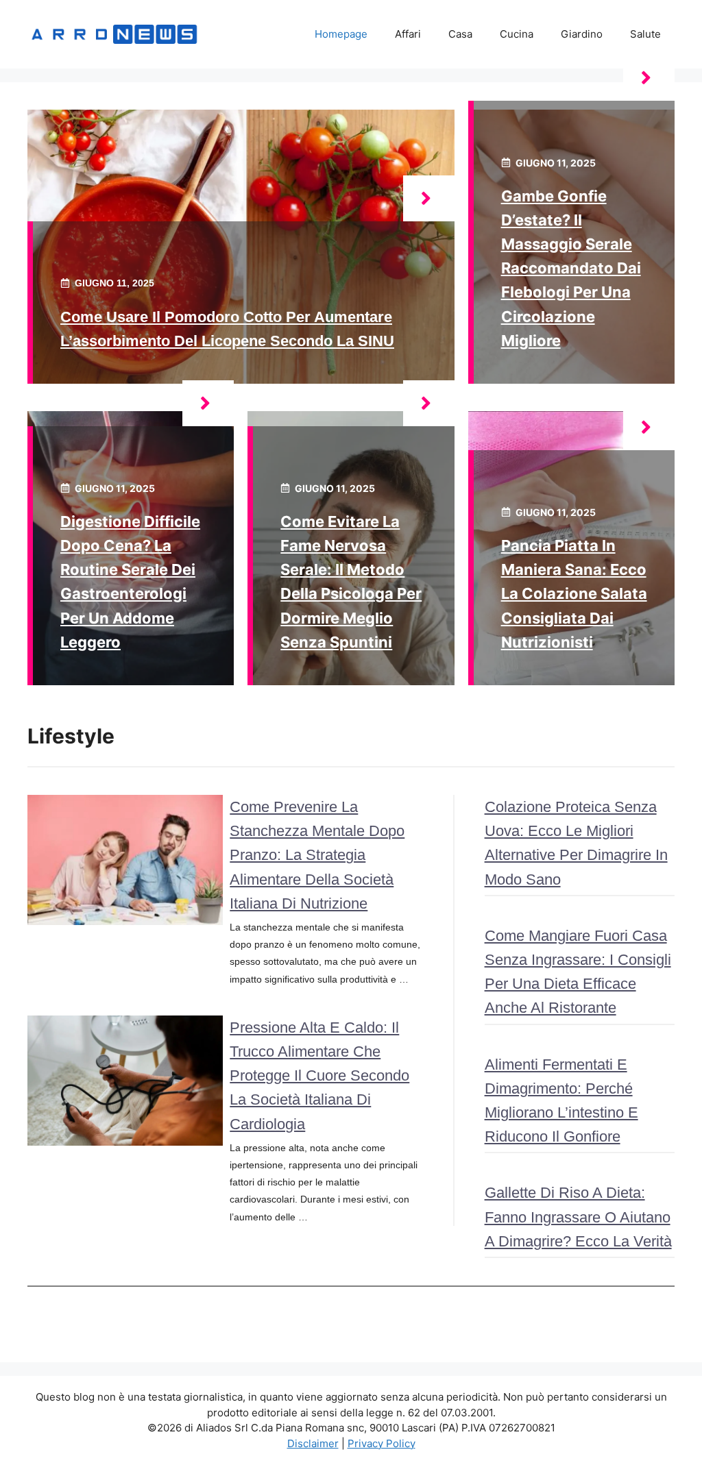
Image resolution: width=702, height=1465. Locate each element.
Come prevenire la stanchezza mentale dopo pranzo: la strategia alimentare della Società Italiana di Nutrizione (317, 855)
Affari (408, 33)
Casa (460, 33)
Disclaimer (313, 1443)
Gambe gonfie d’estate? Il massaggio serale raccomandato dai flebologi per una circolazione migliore (571, 268)
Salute (645, 33)
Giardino (582, 33)
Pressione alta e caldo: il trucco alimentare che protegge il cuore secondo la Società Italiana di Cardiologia (319, 1076)
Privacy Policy (381, 1443)
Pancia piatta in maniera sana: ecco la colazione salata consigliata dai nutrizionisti (574, 594)
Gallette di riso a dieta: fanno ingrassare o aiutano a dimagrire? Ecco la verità (578, 1216)
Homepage (341, 33)
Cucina (516, 33)
